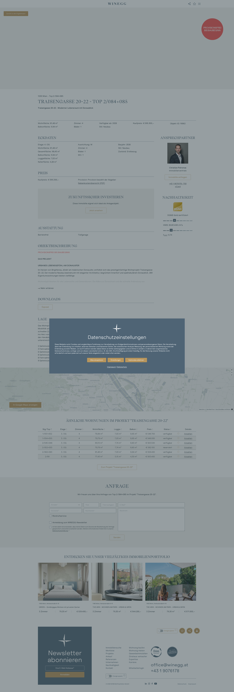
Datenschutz (122, 367)
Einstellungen (116, 360)
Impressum (111, 367)
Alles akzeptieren (96, 360)
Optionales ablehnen (136, 360)
